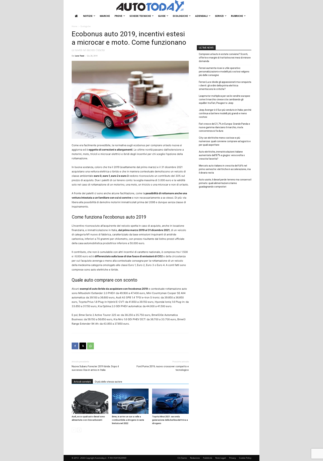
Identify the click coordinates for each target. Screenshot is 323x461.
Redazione (195, 457)
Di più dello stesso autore (108, 381)
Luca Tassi (79, 55)
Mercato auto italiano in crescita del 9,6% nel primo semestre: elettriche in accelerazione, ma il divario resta (225, 169)
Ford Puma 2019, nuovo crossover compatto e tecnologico (163, 368)
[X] (82, 346)
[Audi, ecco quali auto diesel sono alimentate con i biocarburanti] (90, 401)
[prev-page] (74, 430)
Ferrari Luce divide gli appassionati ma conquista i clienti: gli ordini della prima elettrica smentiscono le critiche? (225, 85)
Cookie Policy (245, 457)
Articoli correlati (82, 381)
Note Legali (220, 457)
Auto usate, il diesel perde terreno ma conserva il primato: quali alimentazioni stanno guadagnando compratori (225, 183)
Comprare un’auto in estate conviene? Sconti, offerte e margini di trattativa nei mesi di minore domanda (225, 57)
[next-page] (79, 430)
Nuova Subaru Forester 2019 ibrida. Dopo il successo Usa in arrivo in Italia (95, 368)
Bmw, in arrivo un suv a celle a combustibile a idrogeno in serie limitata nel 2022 (128, 420)
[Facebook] (75, 346)
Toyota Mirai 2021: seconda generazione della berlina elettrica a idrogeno (170, 420)
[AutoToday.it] (183, 6)
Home (74, 26)
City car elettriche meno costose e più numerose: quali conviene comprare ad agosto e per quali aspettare (225, 141)
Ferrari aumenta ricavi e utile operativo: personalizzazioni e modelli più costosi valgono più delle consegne (224, 71)
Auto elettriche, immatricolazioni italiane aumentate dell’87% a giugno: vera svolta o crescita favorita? (222, 155)
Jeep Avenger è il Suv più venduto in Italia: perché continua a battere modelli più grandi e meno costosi (225, 113)
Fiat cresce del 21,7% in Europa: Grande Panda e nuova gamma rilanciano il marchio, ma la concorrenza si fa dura (224, 127)
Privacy (232, 457)
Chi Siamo (182, 457)
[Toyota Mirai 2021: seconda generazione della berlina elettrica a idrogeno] (170, 401)
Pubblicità (207, 457)
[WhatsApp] (90, 346)
